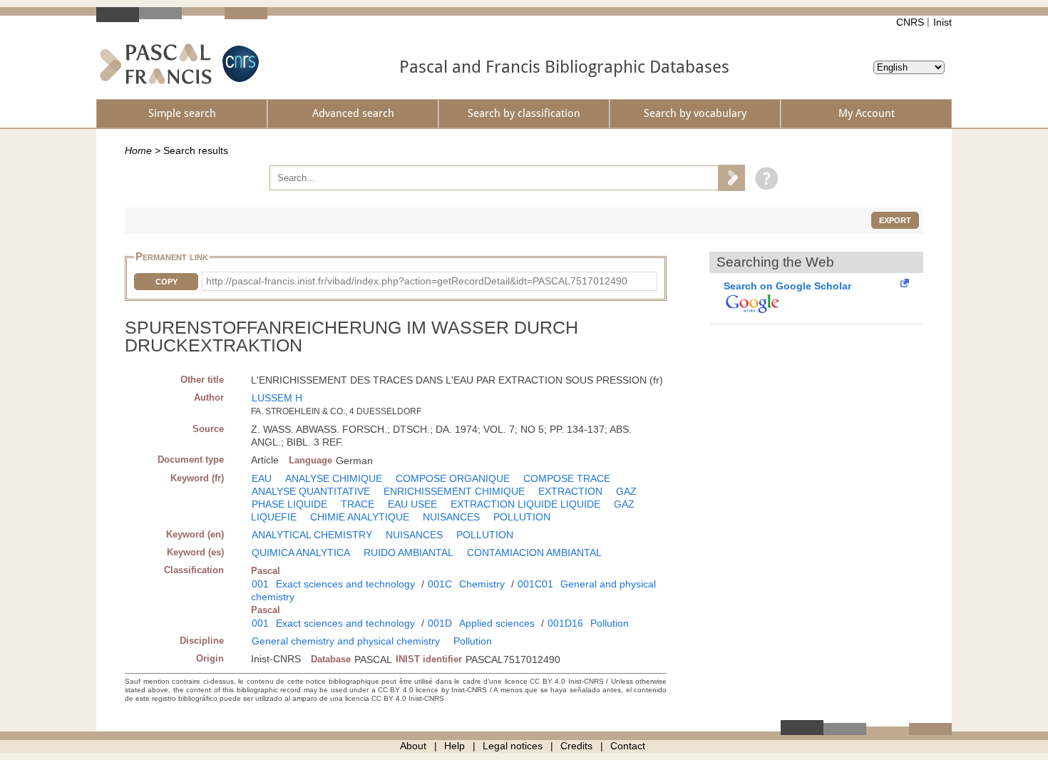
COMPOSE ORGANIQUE (453, 478)
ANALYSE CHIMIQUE (333, 478)
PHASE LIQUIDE (289, 504)
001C (440, 584)
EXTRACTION (570, 491)
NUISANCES (451, 517)
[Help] (763, 177)
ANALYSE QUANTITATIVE (311, 491)
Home (138, 150)
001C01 (535, 584)
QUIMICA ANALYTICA (301, 552)
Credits (576, 745)
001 (260, 584)
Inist (942, 22)
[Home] (155, 63)
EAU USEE (412, 504)
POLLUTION (521, 517)
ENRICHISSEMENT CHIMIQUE (454, 491)
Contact (627, 745)
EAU (262, 478)
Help (454, 745)
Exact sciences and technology (345, 584)
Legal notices (513, 745)
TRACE (357, 504)
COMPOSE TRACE (566, 478)
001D (440, 623)
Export (895, 220)
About (413, 745)
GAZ (626, 491)
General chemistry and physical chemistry (346, 641)
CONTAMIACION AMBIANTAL (534, 552)
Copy (166, 281)
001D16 (565, 623)
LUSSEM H (277, 398)
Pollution (609, 623)
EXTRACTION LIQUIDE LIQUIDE (525, 504)
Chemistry (482, 584)
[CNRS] (238, 64)
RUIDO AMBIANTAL (408, 552)
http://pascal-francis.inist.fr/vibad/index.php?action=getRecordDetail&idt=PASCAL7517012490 (416, 281)
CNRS (910, 22)
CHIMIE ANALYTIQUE (359, 517)
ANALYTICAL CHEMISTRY (312, 534)
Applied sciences (497, 623)
